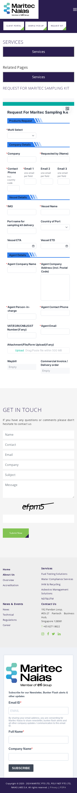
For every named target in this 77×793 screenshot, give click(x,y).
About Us (8, 574)
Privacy (54, 787)
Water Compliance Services (57, 579)
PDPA (63, 787)
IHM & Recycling (50, 584)
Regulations (10, 620)
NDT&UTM (47, 598)
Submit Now (16, 533)
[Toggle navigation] (75, 9)
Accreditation (11, 585)
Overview (8, 580)
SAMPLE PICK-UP (36, 26)
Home (6, 569)
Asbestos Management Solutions (54, 591)
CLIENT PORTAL (13, 26)
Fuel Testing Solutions (54, 574)
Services (38, 51)
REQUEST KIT (57, 26)
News (6, 609)
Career (7, 625)
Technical (8, 614)
